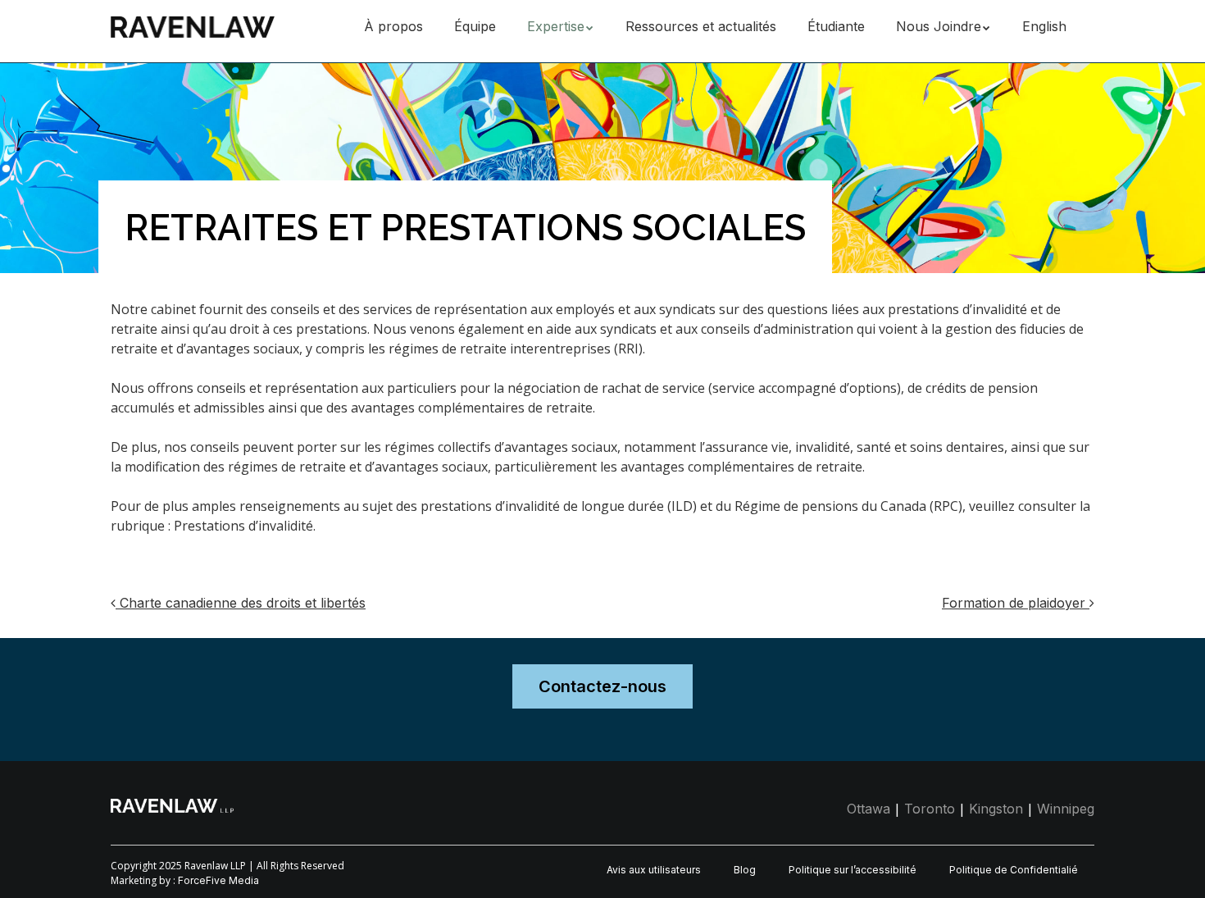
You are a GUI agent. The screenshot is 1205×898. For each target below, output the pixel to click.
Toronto (929, 808)
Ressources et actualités (700, 26)
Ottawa (868, 808)
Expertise (555, 26)
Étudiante (836, 26)
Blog (745, 870)
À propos (393, 26)
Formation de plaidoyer (1015, 603)
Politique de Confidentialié (1013, 870)
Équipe (475, 26)
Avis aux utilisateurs (654, 870)
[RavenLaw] (193, 24)
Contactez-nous (602, 686)
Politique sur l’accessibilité (852, 870)
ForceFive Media (218, 880)
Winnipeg (1065, 808)
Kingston (996, 808)
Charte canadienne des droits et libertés (241, 603)
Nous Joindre (938, 26)
